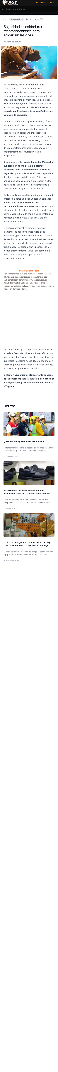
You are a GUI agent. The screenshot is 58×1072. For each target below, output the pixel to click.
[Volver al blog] (6, 19)
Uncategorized (17, 19)
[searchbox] (29, 9)
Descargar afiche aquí (29, 271)
